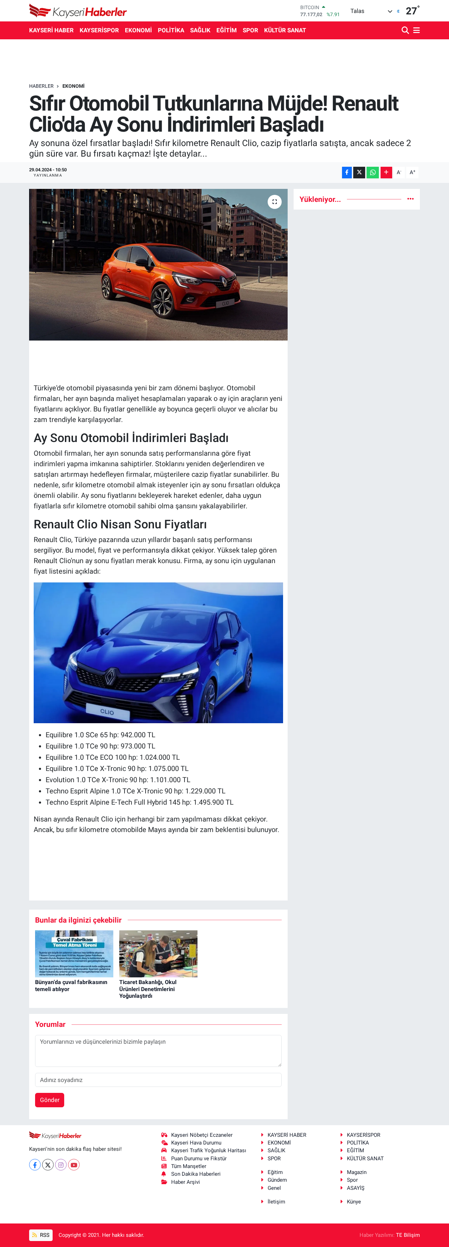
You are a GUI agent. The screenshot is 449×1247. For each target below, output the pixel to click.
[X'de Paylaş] (359, 172)
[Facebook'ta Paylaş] (347, 172)
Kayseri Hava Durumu (196, 1143)
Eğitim (275, 1172)
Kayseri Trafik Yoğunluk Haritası (208, 1150)
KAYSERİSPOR (99, 30)
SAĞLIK (200, 30)
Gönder (50, 1099)
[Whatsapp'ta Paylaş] (373, 172)
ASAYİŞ (355, 1188)
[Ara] (406, 30)
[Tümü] (410, 199)
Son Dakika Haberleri (196, 1174)
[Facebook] (35, 1164)
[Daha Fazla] (386, 172)
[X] (48, 1164)
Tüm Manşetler (188, 1166)
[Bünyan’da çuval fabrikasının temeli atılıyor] (74, 953)
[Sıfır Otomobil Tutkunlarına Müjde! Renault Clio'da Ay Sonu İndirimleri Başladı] (158, 265)
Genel (274, 1188)
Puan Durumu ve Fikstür (199, 1158)
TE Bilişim (408, 1235)
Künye (354, 1202)
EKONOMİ (138, 30)
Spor (352, 1180)
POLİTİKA (171, 30)
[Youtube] (74, 1164)
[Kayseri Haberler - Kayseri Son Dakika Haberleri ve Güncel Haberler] (78, 10)
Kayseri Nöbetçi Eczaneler (202, 1135)
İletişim (276, 1202)
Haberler (41, 86)
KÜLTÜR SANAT (285, 30)
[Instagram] (61, 1164)
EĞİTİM (226, 30)
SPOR (250, 30)
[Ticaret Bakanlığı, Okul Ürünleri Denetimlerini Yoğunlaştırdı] (158, 953)
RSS (44, 1235)
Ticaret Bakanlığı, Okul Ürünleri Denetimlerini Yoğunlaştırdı (147, 989)
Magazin (357, 1172)
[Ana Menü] (415, 30)
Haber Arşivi (185, 1182)
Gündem (277, 1180)
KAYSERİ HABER (51, 30)
